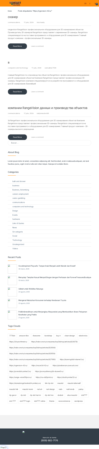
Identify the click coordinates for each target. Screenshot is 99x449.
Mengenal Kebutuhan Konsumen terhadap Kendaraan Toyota (42, 300)
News (14, 227)
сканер (13, 17)
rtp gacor (13, 395)
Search (85, 3)
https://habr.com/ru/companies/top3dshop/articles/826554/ (32, 353)
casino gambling (18, 198)
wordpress (78, 401)
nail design (50, 389)
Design (15, 211)
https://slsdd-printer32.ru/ (67, 377)
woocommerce (64, 401)
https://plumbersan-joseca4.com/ (65, 365)
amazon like (23, 336)
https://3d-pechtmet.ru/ (18, 342)
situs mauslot (72, 395)
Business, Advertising (20, 190)
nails (60, 389)
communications (14, 22)
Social (14, 236)
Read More (17, 46)
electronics (83, 336)
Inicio (10, 11)
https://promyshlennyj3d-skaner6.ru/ (49, 371)
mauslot (60, 383)
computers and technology (18, 68)
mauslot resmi (27, 389)
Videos (15, 248)
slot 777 (12, 401)
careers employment (20, 194)
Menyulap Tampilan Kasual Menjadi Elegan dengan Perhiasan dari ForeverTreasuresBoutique (54, 277)
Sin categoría (17, 232)
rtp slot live (49, 395)
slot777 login (25, 401)
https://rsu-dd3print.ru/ (44, 377)
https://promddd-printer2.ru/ (20, 371)
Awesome (36, 336)
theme (51, 401)
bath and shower (19, 181)
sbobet (60, 395)
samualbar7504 (50, 68)
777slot (12, 336)
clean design (70, 336)
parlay (81, 389)
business (15, 185)
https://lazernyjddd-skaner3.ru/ (72, 359)
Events (15, 215)
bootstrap (48, 336)
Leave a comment (37, 46)
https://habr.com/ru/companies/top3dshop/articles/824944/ (32, 348)
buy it (58, 336)
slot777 (84, 395)
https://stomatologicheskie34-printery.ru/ (25, 383)
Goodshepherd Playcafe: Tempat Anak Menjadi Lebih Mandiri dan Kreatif (46, 266)
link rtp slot (49, 383)
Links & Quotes (18, 223)
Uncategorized (18, 244)
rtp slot (23, 395)
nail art (39, 389)
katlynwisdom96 (43, 113)
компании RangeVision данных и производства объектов (47, 108)
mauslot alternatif (74, 383)
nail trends (70, 389)
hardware (16, 219)
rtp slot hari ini (35, 395)
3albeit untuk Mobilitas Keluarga (30, 289)
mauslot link (13, 389)
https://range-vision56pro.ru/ (20, 377)
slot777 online (39, 401)
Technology (17, 240)
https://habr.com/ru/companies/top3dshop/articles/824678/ (54, 342)
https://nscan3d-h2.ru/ (40, 365)
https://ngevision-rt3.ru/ (18, 365)
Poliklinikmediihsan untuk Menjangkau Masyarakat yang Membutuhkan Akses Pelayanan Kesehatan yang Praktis (52, 313)
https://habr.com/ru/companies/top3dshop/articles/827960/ (32, 359)
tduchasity (41, 22)
